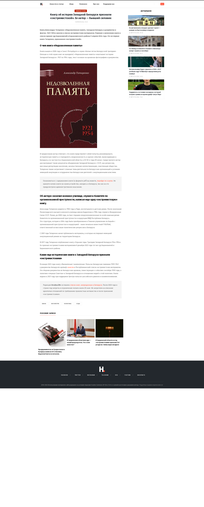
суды (78, 303)
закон (44, 303)
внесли (71, 267)
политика (67, 303)
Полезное (83, 4)
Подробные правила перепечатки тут (151, 385)
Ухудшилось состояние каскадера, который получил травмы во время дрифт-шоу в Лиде (145, 93)
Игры (71, 4)
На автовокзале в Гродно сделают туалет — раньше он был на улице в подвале (144, 29)
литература (55, 303)
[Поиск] (156, 4)
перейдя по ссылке (105, 181)
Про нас (96, 4)
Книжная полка (81, 11)
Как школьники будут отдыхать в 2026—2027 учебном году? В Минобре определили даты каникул (145, 71)
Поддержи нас (109, 4)
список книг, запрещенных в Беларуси (86, 285)
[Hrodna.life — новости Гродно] (41, 4)
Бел (162, 4)
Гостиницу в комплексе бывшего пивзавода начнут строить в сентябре (144, 50)
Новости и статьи (57, 4)
